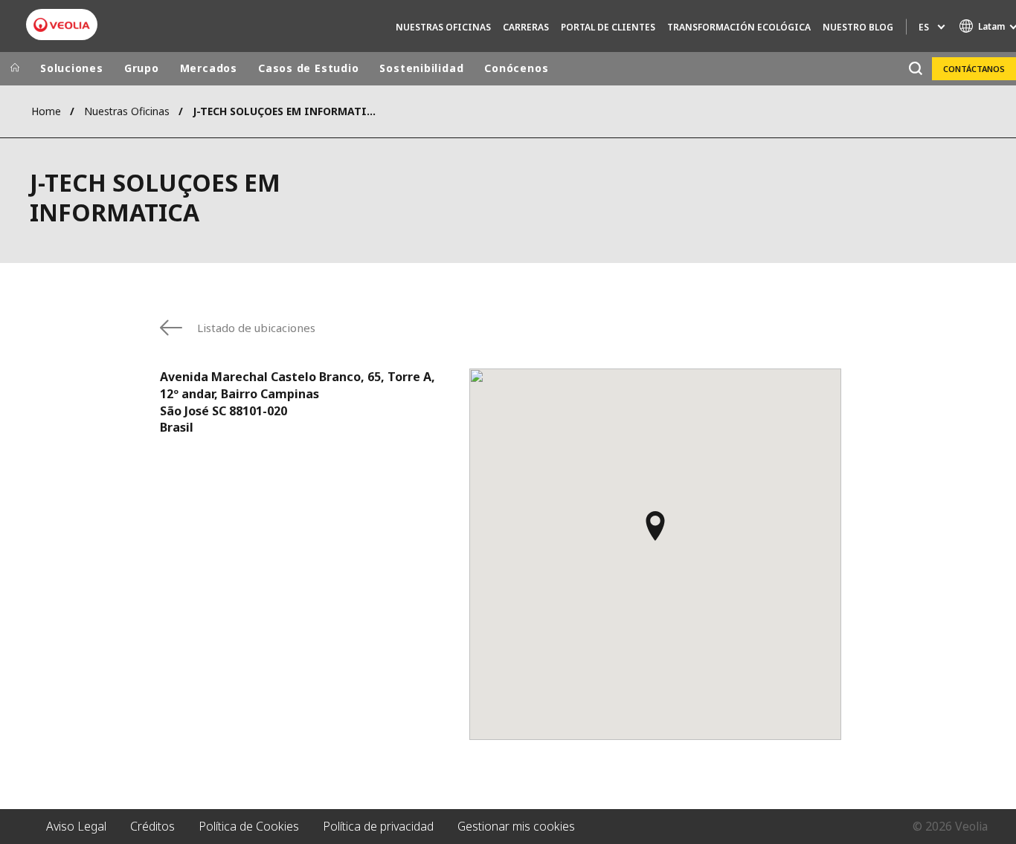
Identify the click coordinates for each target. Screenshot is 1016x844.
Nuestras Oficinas (443, 27)
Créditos (152, 826)
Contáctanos (974, 68)
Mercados (208, 68)
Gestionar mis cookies (516, 826)
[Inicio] (15, 68)
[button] (655, 532)
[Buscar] (915, 68)
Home (46, 111)
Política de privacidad (378, 826)
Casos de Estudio (308, 68)
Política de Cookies (249, 826)
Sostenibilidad (421, 68)
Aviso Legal (76, 826)
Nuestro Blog (858, 27)
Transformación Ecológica (739, 27)
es (924, 27)
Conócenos (516, 68)
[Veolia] (61, 25)
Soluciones (71, 68)
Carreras (526, 27)
